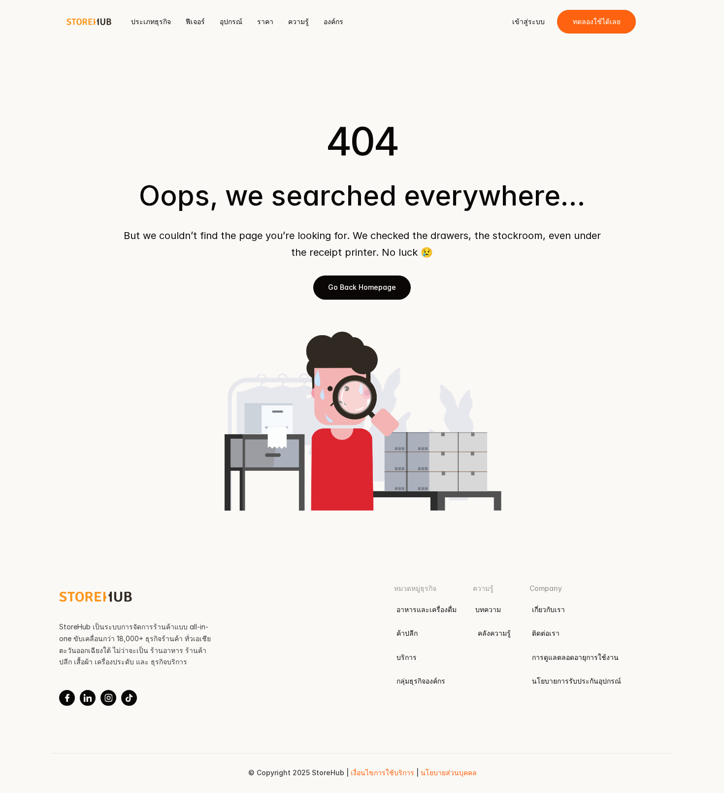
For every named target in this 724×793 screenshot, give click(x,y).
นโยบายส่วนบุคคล (448, 772)
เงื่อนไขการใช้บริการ (383, 772)
